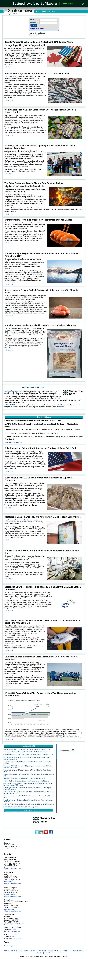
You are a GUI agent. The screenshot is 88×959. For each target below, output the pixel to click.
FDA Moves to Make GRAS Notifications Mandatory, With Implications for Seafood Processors (42, 430)
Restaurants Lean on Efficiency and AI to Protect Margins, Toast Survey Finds (27, 770)
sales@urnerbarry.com (12, 938)
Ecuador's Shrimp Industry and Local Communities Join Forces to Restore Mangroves (28, 800)
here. (63, 405)
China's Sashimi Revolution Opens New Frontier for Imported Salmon (26, 781)
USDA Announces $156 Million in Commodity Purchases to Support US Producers (27, 762)
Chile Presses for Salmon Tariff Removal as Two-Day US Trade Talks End (28, 754)
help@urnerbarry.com (12, 931)
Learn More (67, 4)
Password (33, 22)
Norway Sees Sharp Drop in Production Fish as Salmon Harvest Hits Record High (28, 775)
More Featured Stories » (13, 442)
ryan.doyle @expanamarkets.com (12, 882)
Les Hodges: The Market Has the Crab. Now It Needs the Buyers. (30, 433)
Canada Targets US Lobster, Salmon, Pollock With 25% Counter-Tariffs (32, 421)
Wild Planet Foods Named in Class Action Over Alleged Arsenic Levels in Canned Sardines (27, 758)
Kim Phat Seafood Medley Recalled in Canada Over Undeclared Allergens (27, 804)
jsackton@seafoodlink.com (14, 924)
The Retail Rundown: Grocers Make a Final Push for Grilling (23, 778)
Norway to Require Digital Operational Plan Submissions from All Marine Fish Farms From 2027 (28, 792)
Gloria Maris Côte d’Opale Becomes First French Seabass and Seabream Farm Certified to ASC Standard (27, 784)
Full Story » (8, 67)
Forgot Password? (37, 28)
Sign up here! (34, 35)
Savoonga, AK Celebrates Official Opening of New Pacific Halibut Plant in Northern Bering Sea (27, 766)
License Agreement (11, 946)
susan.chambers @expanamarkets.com (12, 895)
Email (32, 19)
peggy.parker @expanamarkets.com (12, 910)
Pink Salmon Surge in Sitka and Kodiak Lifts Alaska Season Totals (25, 752)
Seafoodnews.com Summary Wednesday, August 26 (20, 807)
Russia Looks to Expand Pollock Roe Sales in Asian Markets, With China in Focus (28, 796)
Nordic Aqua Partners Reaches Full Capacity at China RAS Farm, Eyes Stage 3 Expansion (27, 788)
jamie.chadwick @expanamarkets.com (12, 868)
